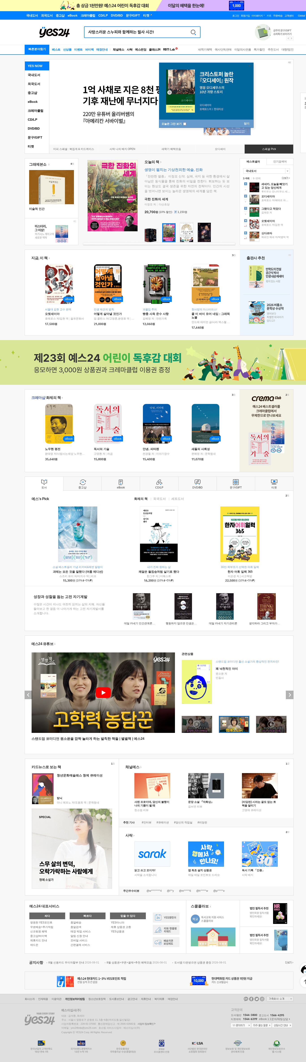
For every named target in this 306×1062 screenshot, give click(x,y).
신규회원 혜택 (38, 931)
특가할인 (259, 49)
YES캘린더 (166, 918)
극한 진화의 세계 (156, 199)
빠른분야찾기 (37, 49)
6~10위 (257, 178)
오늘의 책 (151, 162)
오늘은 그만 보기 (172, 123)
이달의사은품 (242, 49)
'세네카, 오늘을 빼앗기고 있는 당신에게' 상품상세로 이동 (266, 187)
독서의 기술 (101, 449)
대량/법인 (288, 49)
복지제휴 (159, 999)
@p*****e (219, 890)
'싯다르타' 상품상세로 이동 (266, 237)
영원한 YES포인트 (41, 922)
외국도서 (34, 84)
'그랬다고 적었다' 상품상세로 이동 (266, 212)
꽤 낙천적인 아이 (227, 668)
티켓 (31, 146)
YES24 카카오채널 (246, 999)
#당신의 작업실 (183, 822)
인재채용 (43, 999)
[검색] (193, 32)
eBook (33, 101)
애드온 (34, 944)
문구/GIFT (35, 137)
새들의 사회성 (201, 449)
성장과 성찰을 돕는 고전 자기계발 (60, 597)
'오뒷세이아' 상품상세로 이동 (266, 224)
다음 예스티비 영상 (289, 695)
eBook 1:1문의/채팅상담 (273, 1019)
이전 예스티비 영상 (28, 695)
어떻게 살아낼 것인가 (108, 313)
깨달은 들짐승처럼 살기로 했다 (159, 571)
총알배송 (76, 922)
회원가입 (245, 15)
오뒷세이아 (52, 313)
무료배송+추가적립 (41, 927)
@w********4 (154, 890)
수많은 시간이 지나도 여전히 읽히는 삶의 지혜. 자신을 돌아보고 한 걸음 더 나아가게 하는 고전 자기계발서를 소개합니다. (69, 609)
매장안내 (102, 49)
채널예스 (132, 767)
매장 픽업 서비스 (81, 931)
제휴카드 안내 (38, 940)
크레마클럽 (35, 110)
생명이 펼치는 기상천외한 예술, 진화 (173, 170)
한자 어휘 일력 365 (240, 571)
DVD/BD (34, 128)
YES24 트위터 (256, 999)
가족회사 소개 (280, 998)
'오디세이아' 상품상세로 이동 (266, 200)
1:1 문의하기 (241, 1025)
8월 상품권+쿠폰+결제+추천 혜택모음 (137, 962)
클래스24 (154, 49)
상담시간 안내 (282, 1025)
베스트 (56, 49)
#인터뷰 (146, 822)
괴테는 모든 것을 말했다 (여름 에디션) (78, 571)
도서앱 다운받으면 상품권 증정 (200, 962)
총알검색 (76, 927)
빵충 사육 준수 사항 (156, 313)
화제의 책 (46, 398)
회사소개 (29, 999)
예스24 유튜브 (42, 644)
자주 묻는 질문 (261, 1025)
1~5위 (246, 178)
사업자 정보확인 (146, 1023)
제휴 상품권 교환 (121, 927)
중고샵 (32, 93)
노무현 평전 (52, 449)
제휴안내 (146, 999)
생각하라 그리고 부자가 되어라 (267, 623)
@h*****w (202, 890)
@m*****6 (185, 890)
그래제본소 (38, 164)
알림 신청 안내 (79, 936)
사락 (129, 49)
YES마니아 (117, 922)
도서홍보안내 (116, 999)
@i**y (170, 890)
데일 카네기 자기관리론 (223, 623)
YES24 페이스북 (251, 999)
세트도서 (177, 498)
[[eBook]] (60, 424)
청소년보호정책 (97, 999)
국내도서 (34, 75)
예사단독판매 (223, 49)
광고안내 (132, 999)
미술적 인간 (37, 208)
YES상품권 (117, 931)
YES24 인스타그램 (262, 999)
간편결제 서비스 (80, 944)
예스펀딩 (140, 49)
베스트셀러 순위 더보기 (285, 178)
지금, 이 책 (39, 258)
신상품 (67, 49)
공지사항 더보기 (288, 962)
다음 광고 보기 (292, 38)
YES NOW (35, 66)
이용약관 (56, 999)
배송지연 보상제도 (166, 942)
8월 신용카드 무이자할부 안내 (73, 962)
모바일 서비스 (79, 940)
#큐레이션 (163, 822)
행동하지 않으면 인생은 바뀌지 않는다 (188, 623)
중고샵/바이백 (38, 936)
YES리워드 (166, 930)
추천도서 (273, 49)
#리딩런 (202, 822)
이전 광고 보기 (288, 38)
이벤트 (78, 49)
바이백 (89, 49)
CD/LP (32, 119)
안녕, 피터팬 (151, 449)
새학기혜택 (205, 49)
